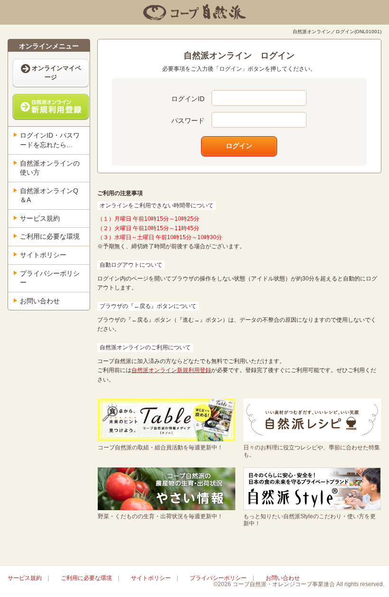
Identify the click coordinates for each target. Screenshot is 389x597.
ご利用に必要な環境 (50, 236)
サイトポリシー (43, 255)
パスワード (187, 120)
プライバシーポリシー (50, 278)
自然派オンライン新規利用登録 (171, 370)
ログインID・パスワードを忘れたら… (50, 140)
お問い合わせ (40, 301)
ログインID (187, 99)
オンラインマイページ (56, 73)
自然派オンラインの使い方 (50, 168)
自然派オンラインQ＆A (49, 195)
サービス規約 (40, 218)
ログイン (239, 145)
